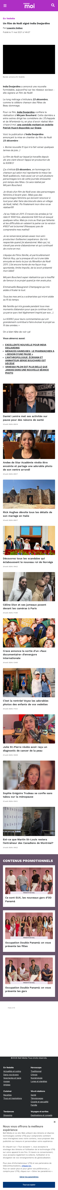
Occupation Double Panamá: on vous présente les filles (28, 944)
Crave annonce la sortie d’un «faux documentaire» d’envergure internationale (24, 654)
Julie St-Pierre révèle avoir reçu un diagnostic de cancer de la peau (25, 748)
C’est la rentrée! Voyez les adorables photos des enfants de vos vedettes (25, 702)
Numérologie (36, 1078)
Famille (34, 1105)
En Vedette (9, 18)
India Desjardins (26, 112)
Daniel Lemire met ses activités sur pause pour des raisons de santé (25, 418)
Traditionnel (36, 1071)
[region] (29, 1154)
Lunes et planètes (39, 1081)
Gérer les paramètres (29, 1177)
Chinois (34, 1074)
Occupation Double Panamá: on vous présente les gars (28, 989)
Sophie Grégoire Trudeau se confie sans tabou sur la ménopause (27, 795)
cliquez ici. (27, 1166)
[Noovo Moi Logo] (29, 5)
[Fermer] (55, 1122)
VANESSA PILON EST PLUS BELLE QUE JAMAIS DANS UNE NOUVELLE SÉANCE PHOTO (27, 369)
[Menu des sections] (5, 5)
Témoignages (37, 1098)
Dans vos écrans (11, 1074)
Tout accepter (29, 1185)
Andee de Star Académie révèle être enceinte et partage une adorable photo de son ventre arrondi (27, 466)
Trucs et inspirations (12, 1098)
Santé (33, 1095)
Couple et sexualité (39, 1101)
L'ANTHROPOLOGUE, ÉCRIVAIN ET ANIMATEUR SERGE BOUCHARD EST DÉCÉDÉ (25, 360)
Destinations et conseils (41, 1115)
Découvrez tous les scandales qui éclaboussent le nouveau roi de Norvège (28, 560)
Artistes (6, 1084)
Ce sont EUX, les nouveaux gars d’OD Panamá (28, 899)
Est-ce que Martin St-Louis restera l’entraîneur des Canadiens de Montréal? (28, 841)
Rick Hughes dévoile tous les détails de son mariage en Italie (27, 514)
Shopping (7, 1115)
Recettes (7, 1095)
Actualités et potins (12, 1071)
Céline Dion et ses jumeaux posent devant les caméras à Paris (24, 606)
